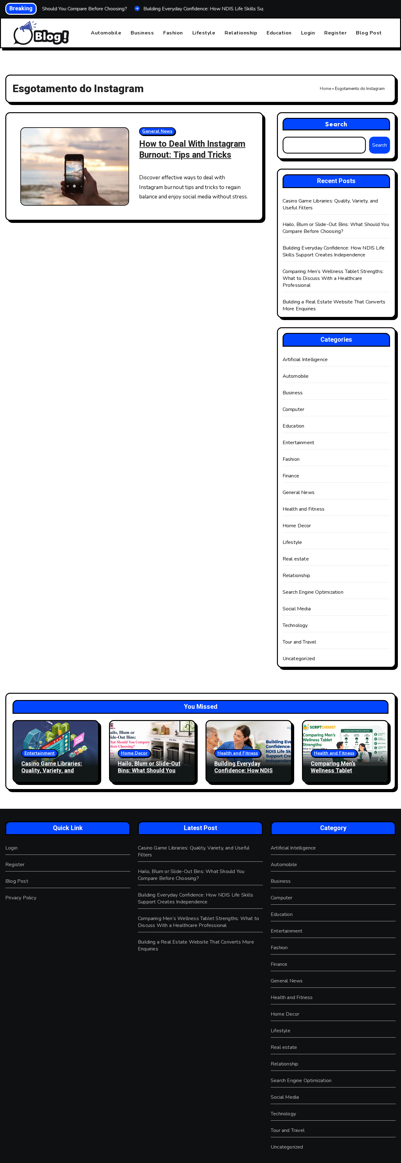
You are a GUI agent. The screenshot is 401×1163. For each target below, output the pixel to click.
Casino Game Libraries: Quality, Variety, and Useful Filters (51, 770)
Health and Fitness (304, 509)
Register (335, 32)
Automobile (106, 32)
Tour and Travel (299, 642)
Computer (294, 409)
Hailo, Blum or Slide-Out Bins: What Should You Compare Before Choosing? (336, 228)
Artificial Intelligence (305, 359)
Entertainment (299, 442)
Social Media (297, 608)
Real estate (296, 558)
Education (279, 32)
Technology (295, 625)
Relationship (241, 32)
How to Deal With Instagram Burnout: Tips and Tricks (192, 149)
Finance (291, 475)
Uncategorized (299, 658)
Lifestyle (204, 32)
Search (336, 124)
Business (142, 32)
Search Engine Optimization (313, 592)
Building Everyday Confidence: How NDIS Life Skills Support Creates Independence (334, 251)
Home (325, 89)
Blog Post (369, 32)
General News (157, 131)
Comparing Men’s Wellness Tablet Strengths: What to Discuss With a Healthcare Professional (333, 278)
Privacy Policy (20, 897)
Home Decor (297, 525)
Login (308, 32)
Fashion (173, 32)
